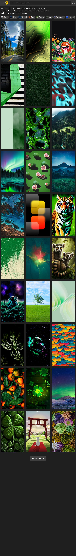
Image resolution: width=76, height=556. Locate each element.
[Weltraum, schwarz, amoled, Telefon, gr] (38, 345)
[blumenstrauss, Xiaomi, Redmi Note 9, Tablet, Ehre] (63, 431)
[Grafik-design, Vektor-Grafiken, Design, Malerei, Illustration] (12, 258)
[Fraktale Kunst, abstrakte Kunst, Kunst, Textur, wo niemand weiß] (38, 128)
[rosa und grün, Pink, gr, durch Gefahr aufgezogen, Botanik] (38, 171)
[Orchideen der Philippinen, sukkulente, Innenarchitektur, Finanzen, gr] (12, 345)
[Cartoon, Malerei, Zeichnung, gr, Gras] (63, 41)
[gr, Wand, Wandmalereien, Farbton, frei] (38, 85)
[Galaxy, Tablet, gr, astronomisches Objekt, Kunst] (12, 301)
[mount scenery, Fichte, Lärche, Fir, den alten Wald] (63, 128)
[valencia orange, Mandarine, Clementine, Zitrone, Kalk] (12, 388)
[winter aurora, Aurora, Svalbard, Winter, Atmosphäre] (63, 388)
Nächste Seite (36, 458)
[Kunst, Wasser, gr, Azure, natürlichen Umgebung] (12, 215)
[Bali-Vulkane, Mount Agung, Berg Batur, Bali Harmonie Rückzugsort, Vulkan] (63, 171)
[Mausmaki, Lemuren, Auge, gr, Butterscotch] (63, 258)
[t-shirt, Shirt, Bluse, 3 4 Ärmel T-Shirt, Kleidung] (38, 388)
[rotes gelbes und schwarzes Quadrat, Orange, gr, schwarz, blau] (38, 215)
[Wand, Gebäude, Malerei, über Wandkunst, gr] (12, 85)
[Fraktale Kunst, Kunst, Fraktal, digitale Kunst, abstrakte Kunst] (38, 41)
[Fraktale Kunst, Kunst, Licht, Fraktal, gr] (38, 258)
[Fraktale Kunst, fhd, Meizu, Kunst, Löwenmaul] (63, 301)
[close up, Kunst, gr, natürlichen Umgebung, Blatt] (12, 431)
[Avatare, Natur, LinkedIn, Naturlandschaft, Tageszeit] (38, 301)
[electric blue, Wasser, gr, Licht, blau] (63, 85)
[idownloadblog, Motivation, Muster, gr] (12, 128)
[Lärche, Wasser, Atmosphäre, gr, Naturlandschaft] (12, 171)
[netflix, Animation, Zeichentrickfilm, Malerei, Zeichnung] (38, 431)
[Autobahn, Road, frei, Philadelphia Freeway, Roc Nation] (12, 41)
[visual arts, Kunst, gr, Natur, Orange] (63, 345)
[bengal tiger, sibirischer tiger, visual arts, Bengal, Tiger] (63, 215)
